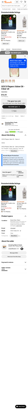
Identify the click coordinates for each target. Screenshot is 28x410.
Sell (17, 1)
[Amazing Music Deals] (4, 247)
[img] (8, 124)
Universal (12, 228)
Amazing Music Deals (11, 122)
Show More (14, 151)
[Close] (24, 60)
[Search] (25, 5)
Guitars (14, 9)
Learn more (19, 225)
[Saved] (21, 2)
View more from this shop (14, 256)
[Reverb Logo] (8, 2)
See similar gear (16, 52)
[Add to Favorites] (14, 16)
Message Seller (14, 252)
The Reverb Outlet (6, 9)
